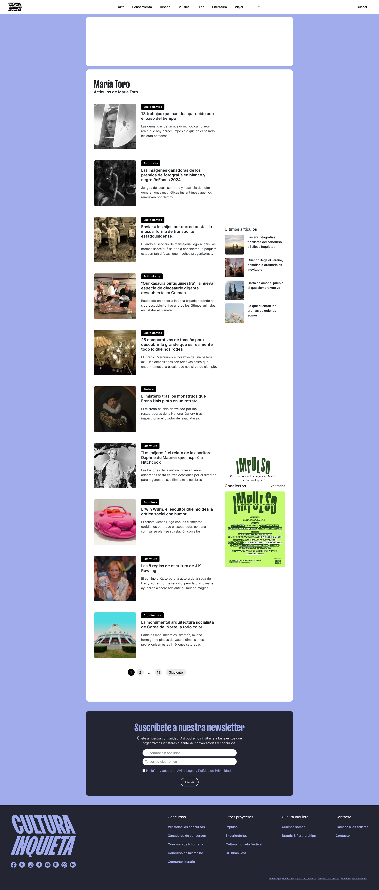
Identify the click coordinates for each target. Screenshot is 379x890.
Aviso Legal (185, 771)
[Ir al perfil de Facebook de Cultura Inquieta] (14, 865)
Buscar (362, 7)
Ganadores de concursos (187, 836)
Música (184, 7)
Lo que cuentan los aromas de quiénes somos (262, 310)
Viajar (239, 7)
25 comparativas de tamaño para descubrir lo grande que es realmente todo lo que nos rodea (177, 344)
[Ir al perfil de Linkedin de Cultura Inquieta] (73, 865)
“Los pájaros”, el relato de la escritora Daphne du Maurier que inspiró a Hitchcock (176, 457)
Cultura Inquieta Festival (244, 844)
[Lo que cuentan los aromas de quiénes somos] (234, 313)
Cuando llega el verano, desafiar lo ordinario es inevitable (265, 264)
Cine (200, 7)
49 (158, 672)
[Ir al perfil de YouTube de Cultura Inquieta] (48, 865)
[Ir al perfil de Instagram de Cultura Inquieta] (31, 865)
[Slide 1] (253, 565)
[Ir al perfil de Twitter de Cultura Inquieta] (22, 865)
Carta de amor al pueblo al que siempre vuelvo (265, 285)
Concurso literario (181, 862)
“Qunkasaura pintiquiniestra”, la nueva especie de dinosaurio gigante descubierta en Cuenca (177, 288)
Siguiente (176, 672)
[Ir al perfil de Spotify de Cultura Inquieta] (56, 865)
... (254, 7)
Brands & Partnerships (299, 836)
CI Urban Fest (236, 853)
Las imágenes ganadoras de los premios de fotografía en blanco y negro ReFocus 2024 (173, 175)
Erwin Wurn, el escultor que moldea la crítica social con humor (177, 511)
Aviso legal (275, 878)
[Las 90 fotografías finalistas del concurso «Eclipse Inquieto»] (234, 245)
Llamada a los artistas (352, 827)
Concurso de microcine (185, 853)
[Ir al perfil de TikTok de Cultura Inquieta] (39, 865)
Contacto (343, 836)
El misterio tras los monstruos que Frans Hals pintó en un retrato (173, 398)
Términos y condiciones (354, 878)
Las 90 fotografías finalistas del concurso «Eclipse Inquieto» (265, 242)
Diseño (165, 7)
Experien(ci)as (237, 836)
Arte (121, 7)
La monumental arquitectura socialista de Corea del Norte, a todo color (177, 624)
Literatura (219, 7)
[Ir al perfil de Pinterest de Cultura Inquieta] (64, 865)
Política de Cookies (328, 878)
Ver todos (278, 486)
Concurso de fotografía (185, 844)
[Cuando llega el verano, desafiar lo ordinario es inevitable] (234, 267)
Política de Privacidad (214, 771)
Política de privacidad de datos (299, 878)
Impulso (232, 827)
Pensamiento (142, 7)
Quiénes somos (293, 827)
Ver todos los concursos (186, 827)
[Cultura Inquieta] (15, 7)
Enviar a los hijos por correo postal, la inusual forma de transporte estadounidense (176, 231)
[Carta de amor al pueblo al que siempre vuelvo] (234, 290)
